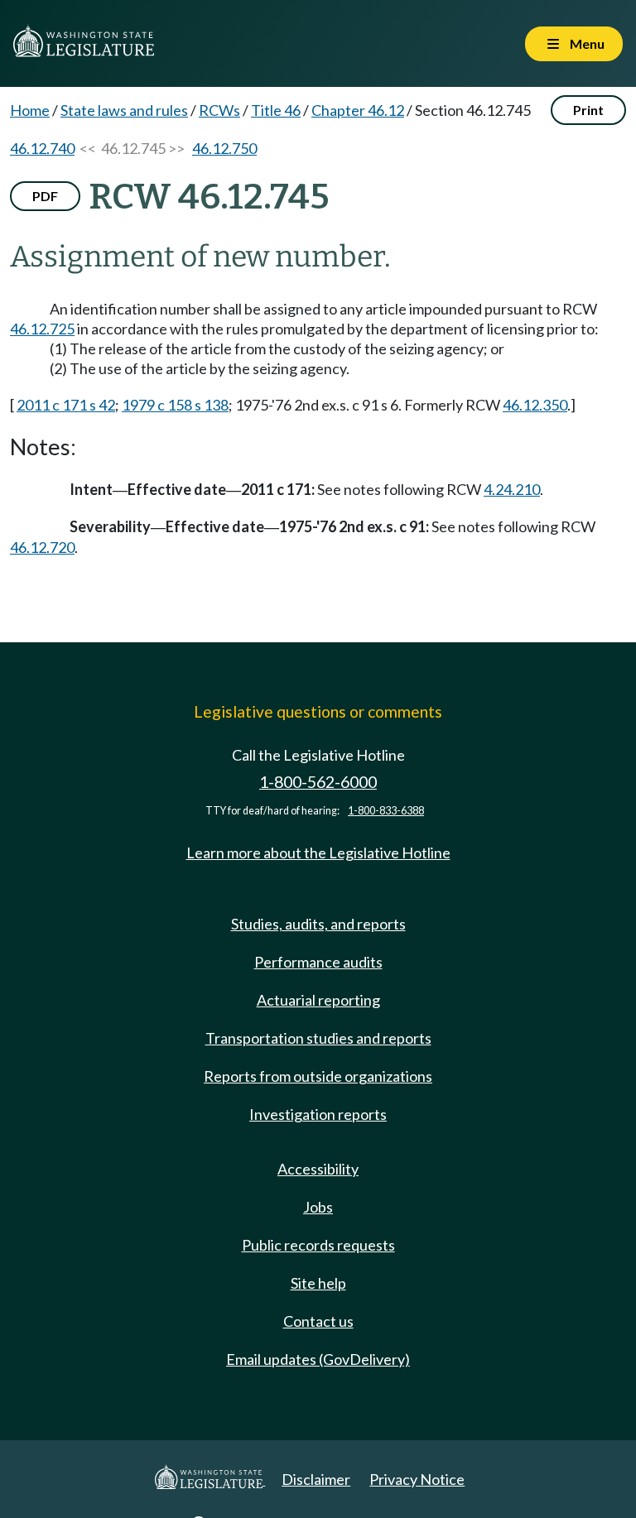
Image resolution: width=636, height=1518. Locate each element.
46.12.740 (42, 148)
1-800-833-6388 (386, 811)
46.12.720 (42, 547)
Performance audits (318, 962)
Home (30, 110)
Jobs (318, 1207)
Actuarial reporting (318, 1000)
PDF (45, 196)
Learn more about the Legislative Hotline (318, 852)
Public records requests (318, 1245)
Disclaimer (316, 1479)
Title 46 (276, 110)
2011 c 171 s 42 (66, 405)
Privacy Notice (417, 1479)
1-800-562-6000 (318, 781)
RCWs (219, 110)
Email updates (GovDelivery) (318, 1359)
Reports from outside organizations (318, 1076)
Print (588, 110)
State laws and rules (124, 110)
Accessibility (318, 1169)
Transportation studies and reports (318, 1038)
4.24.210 (512, 489)
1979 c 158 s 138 (175, 405)
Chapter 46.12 (357, 110)
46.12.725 (42, 328)
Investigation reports (318, 1114)
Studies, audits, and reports (318, 924)
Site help (318, 1283)
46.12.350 (535, 405)
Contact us (318, 1321)
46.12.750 (224, 148)
